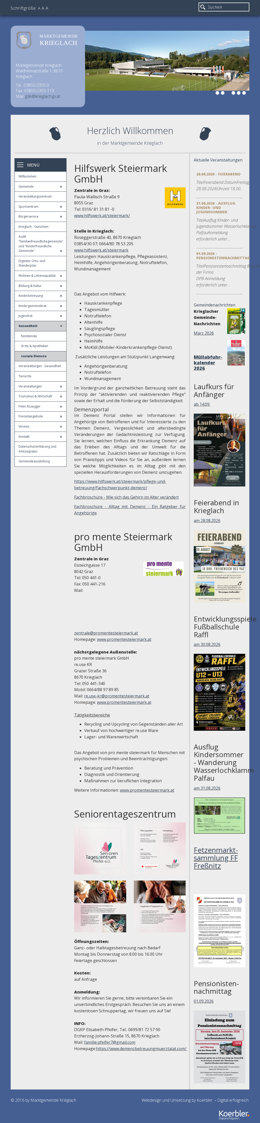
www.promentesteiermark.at (124, 639)
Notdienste (29, 336)
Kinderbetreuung (31, 296)
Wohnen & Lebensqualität (37, 275)
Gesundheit (28, 326)
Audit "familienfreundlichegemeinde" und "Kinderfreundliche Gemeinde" (41, 243)
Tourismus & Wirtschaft (35, 396)
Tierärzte (25, 376)
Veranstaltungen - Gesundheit (40, 366)
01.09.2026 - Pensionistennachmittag (223, 255)
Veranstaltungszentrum (35, 196)
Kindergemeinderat (32, 306)
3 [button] (228, 93)
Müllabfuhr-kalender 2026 (208, 362)
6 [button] (244, 93)
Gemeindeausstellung (34, 461)
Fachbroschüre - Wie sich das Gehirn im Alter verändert (126, 497)
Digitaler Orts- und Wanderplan (32, 263)
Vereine (24, 426)
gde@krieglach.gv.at (42, 96)
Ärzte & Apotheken (34, 346)
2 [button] (223, 93)
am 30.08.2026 (207, 644)
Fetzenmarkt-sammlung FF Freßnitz (216, 857)
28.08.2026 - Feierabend (218, 174)
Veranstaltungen (30, 386)
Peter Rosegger (30, 406)
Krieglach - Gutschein (33, 226)
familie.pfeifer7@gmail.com (109, 1042)
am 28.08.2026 (207, 520)
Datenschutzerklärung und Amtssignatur (37, 448)
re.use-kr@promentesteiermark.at (116, 696)
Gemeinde (26, 186)
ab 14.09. (202, 404)
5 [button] (239, 93)
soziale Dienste (33, 356)
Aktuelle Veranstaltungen (218, 160)
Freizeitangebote (31, 416)
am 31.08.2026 (207, 788)
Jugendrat (25, 316)
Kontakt (24, 436)
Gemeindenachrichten (214, 305)
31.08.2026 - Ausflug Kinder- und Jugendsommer (215, 207)
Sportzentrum (28, 206)
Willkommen (27, 176)
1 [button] (218, 93)
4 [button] (234, 93)
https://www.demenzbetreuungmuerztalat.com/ (141, 1048)
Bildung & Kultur (30, 286)
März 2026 (204, 333)
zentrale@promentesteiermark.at (106, 633)
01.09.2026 (204, 1001)
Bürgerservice (29, 216)
